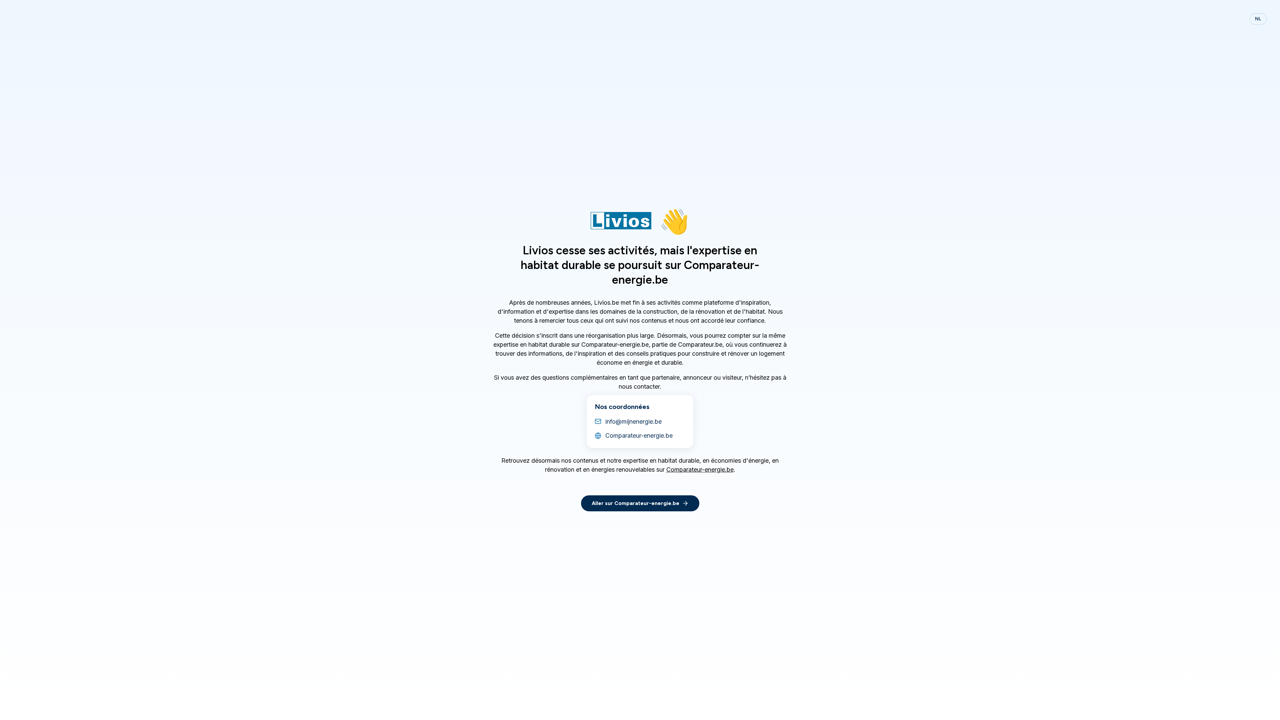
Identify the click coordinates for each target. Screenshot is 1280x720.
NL (1258, 19)
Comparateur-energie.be (700, 469)
